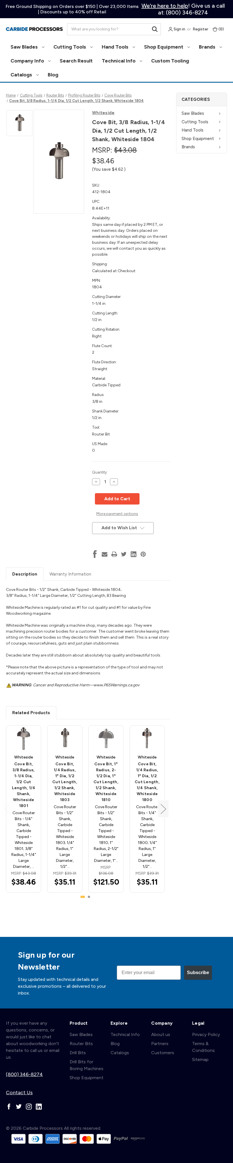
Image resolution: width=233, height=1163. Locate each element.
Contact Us (19, 1092)
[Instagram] (29, 1107)
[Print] (114, 554)
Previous (7, 809)
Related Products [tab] (31, 712)
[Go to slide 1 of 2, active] (82, 897)
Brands (208, 47)
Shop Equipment (164, 47)
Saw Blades (25, 47)
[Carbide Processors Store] (34, 29)
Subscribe (198, 972)
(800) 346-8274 (24, 1074)
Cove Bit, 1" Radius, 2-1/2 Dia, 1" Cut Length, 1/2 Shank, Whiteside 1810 (105, 782)
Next (163, 809)
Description (24, 574)
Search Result (76, 61)
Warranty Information (70, 574)
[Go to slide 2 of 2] (89, 897)
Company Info (28, 61)
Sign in (179, 29)
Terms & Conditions (203, 1047)
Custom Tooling (170, 61)
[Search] (155, 29)
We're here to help (165, 5)
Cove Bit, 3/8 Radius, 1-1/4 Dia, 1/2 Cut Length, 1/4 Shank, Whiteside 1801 (24, 785)
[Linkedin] (133, 554)
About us (160, 1034)
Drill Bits (78, 1052)
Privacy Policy (206, 1034)
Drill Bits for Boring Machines (86, 1065)
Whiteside (103, 112)
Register (200, 29)
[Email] (104, 554)
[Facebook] (95, 554)
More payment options (117, 513)
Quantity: (100, 472)
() (221, 29)
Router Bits (81, 1043)
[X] (124, 554)
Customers (162, 1052)
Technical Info (119, 61)
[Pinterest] (143, 554)
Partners (159, 1043)
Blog (53, 75)
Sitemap (200, 1059)
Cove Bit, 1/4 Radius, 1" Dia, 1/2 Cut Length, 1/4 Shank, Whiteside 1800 (147, 782)
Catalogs (22, 75)
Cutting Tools (70, 47)
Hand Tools (116, 47)
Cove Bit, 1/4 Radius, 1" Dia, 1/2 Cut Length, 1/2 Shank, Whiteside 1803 (64, 782)
